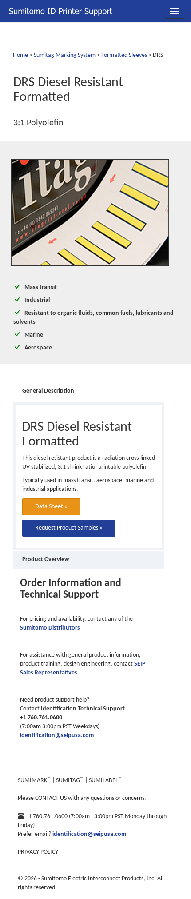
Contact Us (51, 798)
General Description (48, 391)
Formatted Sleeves (124, 55)
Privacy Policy (38, 852)
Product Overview (45, 559)
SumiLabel (105, 780)
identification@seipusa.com (57, 735)
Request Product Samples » (69, 528)
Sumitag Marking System (65, 55)
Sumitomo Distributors (50, 628)
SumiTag (70, 780)
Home (20, 55)
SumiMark (34, 780)
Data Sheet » (51, 506)
